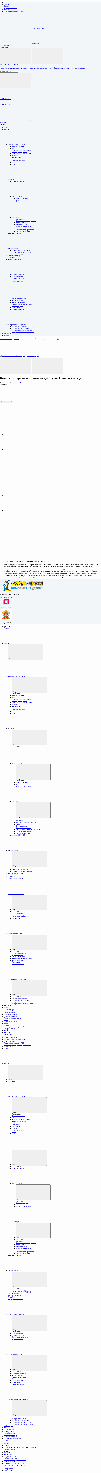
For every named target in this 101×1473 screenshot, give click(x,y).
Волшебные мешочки (11, 1016)
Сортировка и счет (10, 1021)
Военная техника (21, 222)
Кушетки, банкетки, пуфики (21, 150)
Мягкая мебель (17, 157)
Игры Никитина (9, 1012)
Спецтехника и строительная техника (28, 228)
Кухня (6, 1030)
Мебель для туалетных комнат (22, 153)
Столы (14, 162)
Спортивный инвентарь (16, 274)
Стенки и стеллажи (18, 161)
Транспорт (15, 217)
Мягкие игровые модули (16, 254)
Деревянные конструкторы (21, 250)
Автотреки (19, 219)
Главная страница (6, 339)
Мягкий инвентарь (14, 256)
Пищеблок (11, 257)
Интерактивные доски (19, 326)
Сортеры (7, 1025)
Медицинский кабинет (15, 259)
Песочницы (16, 307)
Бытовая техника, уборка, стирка (15, 1039)
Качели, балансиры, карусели (22, 304)
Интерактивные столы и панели (23, 332)
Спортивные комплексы (20, 280)
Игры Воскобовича (10, 1011)
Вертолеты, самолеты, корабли (26, 221)
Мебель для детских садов (16, 144)
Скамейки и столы (18, 309)
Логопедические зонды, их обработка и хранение (20, 1027)
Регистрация (4, 47)
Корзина (3, 122)
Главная (6, 628)
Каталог (6, 4)
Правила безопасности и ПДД (14, 1043)
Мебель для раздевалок (19, 152)
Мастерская (8, 1034)
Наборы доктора (9, 1029)
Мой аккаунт (8, 1005)
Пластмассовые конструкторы (22, 252)
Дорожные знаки (21, 224)
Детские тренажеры (18, 278)
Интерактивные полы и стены (22, 330)
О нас (6, 2)
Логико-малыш (25, 383)
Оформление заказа (10, 8)
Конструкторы (13, 248)
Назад (10, 659)
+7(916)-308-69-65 (5, 104)
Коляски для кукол (22, 198)
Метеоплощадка (17, 306)
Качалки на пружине (19, 302)
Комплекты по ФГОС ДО (16, 233)
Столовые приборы (10, 1014)
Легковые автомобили (23, 226)
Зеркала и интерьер (18, 146)
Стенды (14, 159)
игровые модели (17, 300)
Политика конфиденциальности (15, 11)
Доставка (7, 6)
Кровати (15, 148)
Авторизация (4, 45)
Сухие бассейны (17, 282)
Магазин (7, 1032)
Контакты (7, 9)
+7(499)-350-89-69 (5, 99)
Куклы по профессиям (23, 202)
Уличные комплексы (15, 297)
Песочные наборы (18, 181)
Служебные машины (23, 231)
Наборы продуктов (10, 1037)
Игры (6, 1020)
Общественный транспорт (25, 230)
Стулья (14, 164)
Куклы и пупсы (17, 196)
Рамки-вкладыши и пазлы (12, 1018)
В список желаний (6, 402)
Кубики (6, 1023)
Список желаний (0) (37, 28)
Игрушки (11, 179)
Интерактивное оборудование (18, 325)
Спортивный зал (17, 276)
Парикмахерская (9, 1041)
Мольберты (16, 155)
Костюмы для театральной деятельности (17, 1045)
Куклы (18, 200)
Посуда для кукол (10, 1036)
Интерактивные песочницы (21, 328)
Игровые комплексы (19, 299)
